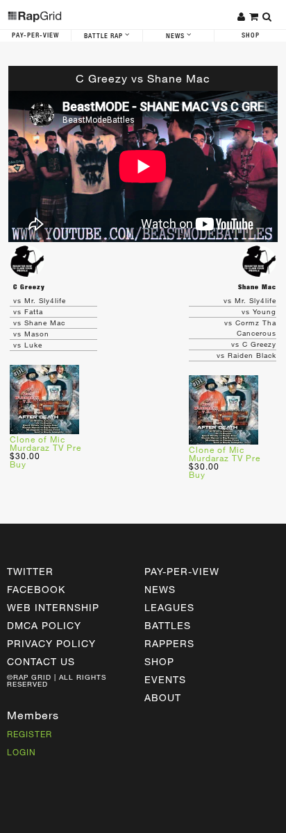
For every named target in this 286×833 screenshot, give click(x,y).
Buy (18, 464)
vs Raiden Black (246, 355)
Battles (167, 625)
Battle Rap (104, 36)
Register (29, 733)
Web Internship (53, 607)
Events (165, 679)
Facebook (36, 589)
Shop (251, 35)
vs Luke (27, 345)
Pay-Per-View (35, 35)
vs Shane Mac (39, 322)
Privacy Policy (51, 643)
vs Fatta (28, 311)
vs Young (259, 311)
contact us (41, 661)
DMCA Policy (44, 625)
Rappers (169, 643)
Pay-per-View (181, 571)
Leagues (169, 607)
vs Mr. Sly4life (39, 300)
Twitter (30, 571)
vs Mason (31, 333)
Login (21, 751)
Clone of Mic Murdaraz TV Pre (45, 443)
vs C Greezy (253, 344)
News (176, 36)
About (162, 697)
